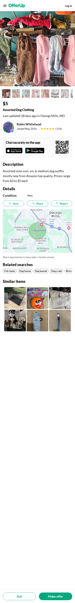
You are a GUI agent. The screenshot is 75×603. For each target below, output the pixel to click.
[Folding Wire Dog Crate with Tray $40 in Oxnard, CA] (15, 298)
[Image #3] (26, 93)
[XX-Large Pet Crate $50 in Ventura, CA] (15, 320)
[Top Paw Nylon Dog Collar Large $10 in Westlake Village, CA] (60, 320)
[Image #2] (16, 93)
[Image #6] (55, 93)
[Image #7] (65, 93)
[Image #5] (45, 93)
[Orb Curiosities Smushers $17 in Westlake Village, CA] (37, 298)
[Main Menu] (5, 6)
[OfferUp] (16, 6)
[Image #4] (35, 93)
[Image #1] (6, 93)
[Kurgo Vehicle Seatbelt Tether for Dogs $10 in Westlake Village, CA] (37, 320)
